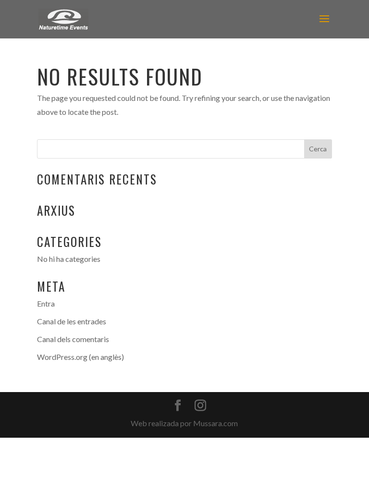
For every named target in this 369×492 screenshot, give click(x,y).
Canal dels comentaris (73, 339)
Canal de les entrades (71, 321)
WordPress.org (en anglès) (80, 356)
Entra (46, 303)
